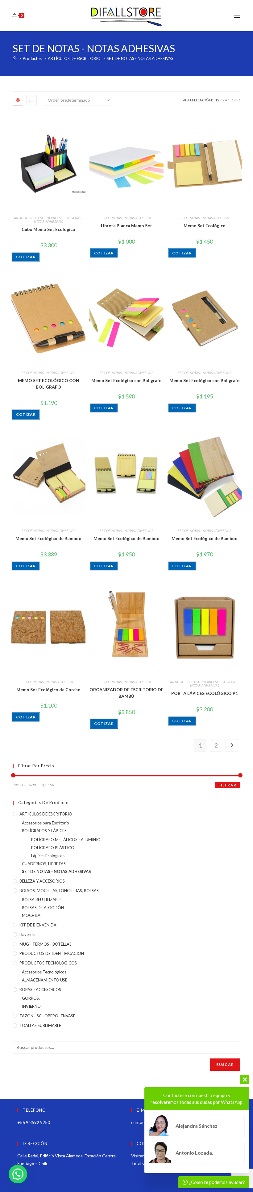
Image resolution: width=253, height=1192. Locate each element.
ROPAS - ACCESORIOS (40, 989)
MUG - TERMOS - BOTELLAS (45, 944)
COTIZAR (26, 256)
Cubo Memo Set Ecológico (48, 229)
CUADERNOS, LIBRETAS (44, 863)
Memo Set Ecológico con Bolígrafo (126, 380)
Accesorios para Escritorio (45, 822)
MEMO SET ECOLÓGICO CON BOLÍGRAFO (48, 384)
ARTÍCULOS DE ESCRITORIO (36, 217)
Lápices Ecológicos (47, 855)
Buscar (225, 1064)
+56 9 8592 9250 (33, 1122)
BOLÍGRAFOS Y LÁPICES (44, 830)
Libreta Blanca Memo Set (126, 225)
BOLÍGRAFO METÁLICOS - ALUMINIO (66, 839)
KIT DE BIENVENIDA (37, 924)
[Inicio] (15, 58)
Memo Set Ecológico (205, 225)
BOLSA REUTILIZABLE (42, 899)
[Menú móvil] (237, 15)
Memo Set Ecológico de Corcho (48, 689)
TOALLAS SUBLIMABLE (40, 1025)
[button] (18, 1174)
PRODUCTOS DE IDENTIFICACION (51, 953)
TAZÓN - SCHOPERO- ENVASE (47, 1015)
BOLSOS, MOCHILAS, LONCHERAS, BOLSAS (59, 890)
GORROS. (31, 998)
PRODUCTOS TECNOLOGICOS (48, 962)
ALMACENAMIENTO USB (45, 979)
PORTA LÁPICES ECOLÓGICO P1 (204, 693)
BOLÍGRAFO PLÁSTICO (52, 847)
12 (217, 100)
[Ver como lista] (31, 100)
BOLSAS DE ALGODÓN (43, 907)
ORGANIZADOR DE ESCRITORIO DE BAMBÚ (126, 693)
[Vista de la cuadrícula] (18, 100)
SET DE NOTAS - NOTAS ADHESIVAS (140, 58)
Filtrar (227, 785)
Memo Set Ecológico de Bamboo (48, 538)
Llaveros (27, 934)
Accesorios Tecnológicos (44, 971)
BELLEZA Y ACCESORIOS (42, 881)
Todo (235, 100)
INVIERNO (31, 1006)
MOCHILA (31, 915)
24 (224, 100)
